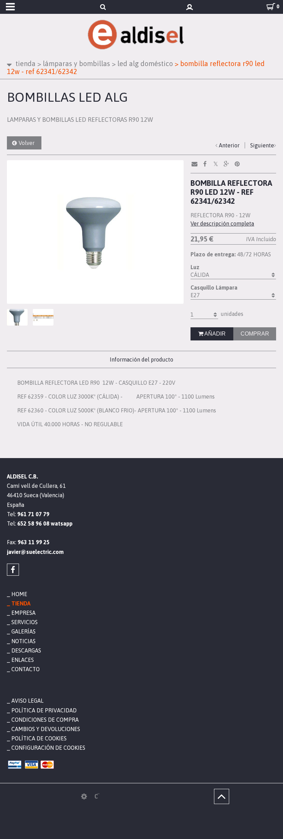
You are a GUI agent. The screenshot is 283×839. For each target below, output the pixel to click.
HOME (19, 594)
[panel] (84, 796)
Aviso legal (27, 700)
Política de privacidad (44, 710)
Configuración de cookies (48, 748)
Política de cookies (39, 738)
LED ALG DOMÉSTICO (142, 63)
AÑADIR (214, 334)
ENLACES (22, 660)
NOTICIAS (23, 641)
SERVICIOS (24, 622)
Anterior (229, 145)
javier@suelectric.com (35, 552)
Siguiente (262, 145)
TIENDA (26, 63)
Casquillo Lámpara (214, 287)
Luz (195, 267)
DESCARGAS (26, 650)
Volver (27, 143)
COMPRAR (255, 334)
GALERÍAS (23, 631)
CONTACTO (25, 669)
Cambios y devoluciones (45, 729)
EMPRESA (23, 613)
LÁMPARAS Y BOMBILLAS (73, 63)
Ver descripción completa (222, 223)
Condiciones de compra (45, 720)
